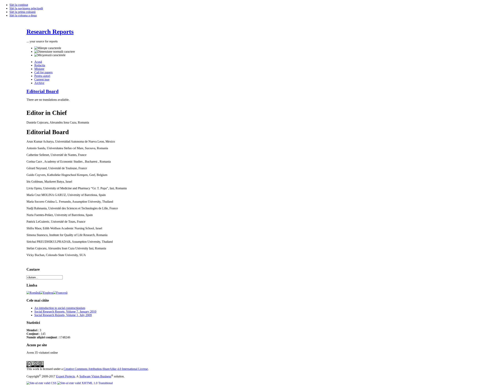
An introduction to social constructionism (59, 308)
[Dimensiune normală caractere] (54, 51)
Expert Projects (65, 376)
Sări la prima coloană (22, 12)
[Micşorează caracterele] (49, 55)
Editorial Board (42, 91)
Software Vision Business (95, 376)
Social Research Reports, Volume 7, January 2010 (65, 311)
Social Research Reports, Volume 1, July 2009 (63, 315)
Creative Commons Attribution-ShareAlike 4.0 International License (106, 369)
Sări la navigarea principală (26, 8)
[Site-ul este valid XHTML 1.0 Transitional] (85, 383)
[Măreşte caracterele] (47, 48)
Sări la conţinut (18, 4)
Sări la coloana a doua (23, 15)
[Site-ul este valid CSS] (41, 383)
